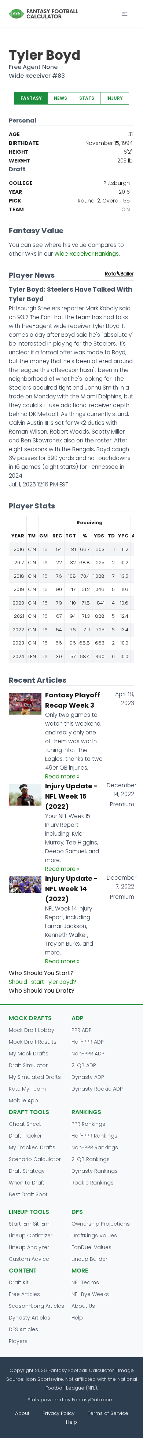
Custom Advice (29, 1259)
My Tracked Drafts (32, 1147)
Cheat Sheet (25, 1124)
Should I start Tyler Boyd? (42, 982)
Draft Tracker (25, 1135)
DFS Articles (23, 1329)
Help (77, 1317)
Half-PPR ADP (88, 1041)
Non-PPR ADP (88, 1053)
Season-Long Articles (36, 1306)
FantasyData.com (93, 1399)
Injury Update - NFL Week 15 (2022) (71, 796)
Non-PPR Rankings (95, 1147)
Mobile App (23, 1100)
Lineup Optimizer (30, 1235)
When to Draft (26, 1182)
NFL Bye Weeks (90, 1294)
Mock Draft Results (32, 1041)
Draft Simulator (28, 1065)
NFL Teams (85, 1282)
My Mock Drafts (28, 1053)
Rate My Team (27, 1088)
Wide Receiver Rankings (86, 254)
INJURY (114, 98)
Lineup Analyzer (29, 1247)
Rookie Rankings (93, 1182)
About (22, 1413)
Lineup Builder (89, 1259)
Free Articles (24, 1294)
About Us (83, 1306)
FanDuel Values (91, 1247)
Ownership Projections (101, 1223)
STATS (86, 98)
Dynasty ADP (88, 1077)
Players (18, 1341)
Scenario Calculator (35, 1159)
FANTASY (31, 98)
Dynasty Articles (29, 1317)
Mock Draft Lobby (31, 1030)
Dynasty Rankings (95, 1171)
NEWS (60, 98)
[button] (124, 14)
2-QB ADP (84, 1065)
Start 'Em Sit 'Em (29, 1223)
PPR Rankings (88, 1124)
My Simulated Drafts (35, 1077)
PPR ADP (82, 1030)
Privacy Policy (58, 1413)
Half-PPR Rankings (94, 1135)
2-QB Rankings (91, 1159)
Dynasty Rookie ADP (97, 1088)
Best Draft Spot (28, 1194)
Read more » (62, 776)
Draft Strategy (27, 1171)
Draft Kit (19, 1282)
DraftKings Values (94, 1235)
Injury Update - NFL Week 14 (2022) (71, 889)
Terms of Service (108, 1413)
